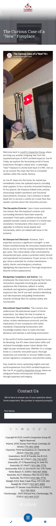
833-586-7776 (39, 465)
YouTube (22, 429)
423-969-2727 (32, 496)
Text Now (45, 522)
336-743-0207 (40, 459)
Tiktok (39, 429)
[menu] (28, 518)
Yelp (45, 429)
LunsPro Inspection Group (32, 152)
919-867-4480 (37, 484)
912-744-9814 (28, 490)
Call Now (10, 522)
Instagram (33, 429)
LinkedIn (28, 429)
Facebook (10, 429)
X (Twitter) (16, 429)
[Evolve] (28, 504)
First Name (9, 411)
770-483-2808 (32, 446)
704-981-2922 (32, 453)
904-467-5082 (40, 471)
